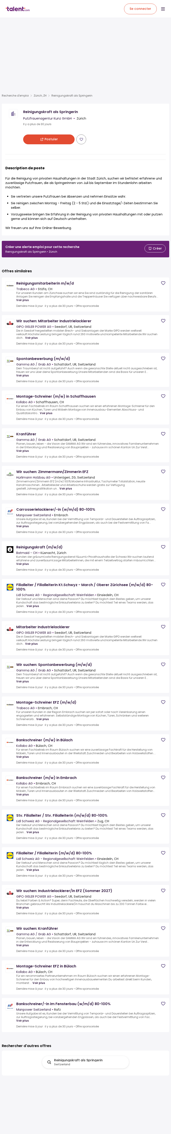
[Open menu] (163, 9)
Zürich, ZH (40, 95)
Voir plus (22, 300)
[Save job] (81, 139)
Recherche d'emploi (15, 95)
